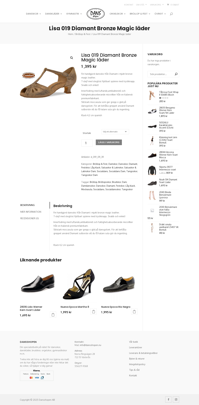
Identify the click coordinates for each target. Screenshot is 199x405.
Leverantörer (135, 347)
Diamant (133, 164)
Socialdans (102, 171)
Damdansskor (88, 185)
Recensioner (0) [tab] (29, 218)
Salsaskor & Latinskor (112, 167)
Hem (70, 34)
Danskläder (52, 13)
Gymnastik (72, 13)
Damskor (113, 164)
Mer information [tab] (30, 211)
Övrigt (159, 13)
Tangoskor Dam (89, 175)
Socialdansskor (113, 189)
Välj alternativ (53, 314)
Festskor (85, 167)
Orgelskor (116, 13)
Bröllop (93, 182)
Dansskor (32, 13)
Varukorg (155, 4)
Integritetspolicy (137, 364)
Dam (124, 182)
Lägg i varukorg (108, 142)
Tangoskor (131, 171)
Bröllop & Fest (139, 13)
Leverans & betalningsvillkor (143, 353)
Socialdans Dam (117, 171)
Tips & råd (134, 370)
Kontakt (128, 4)
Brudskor (116, 182)
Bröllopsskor (104, 182)
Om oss (140, 4)
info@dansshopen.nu (90, 345)
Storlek (87, 133)
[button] (71, 58)
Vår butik (133, 341)
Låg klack (95, 167)
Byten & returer (137, 358)
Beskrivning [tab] (27, 205)
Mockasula (86, 189)
